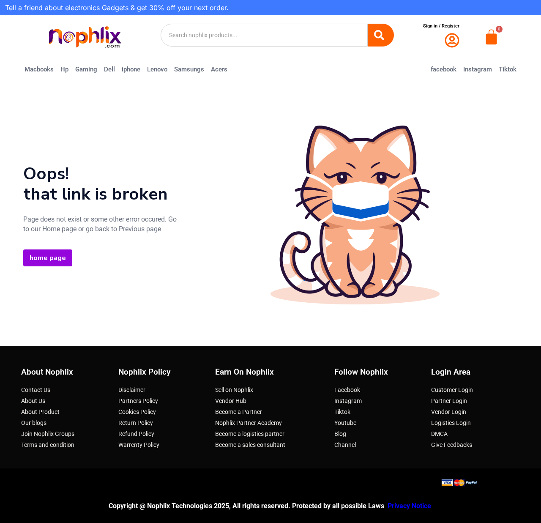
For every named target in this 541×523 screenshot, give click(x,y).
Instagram (477, 69)
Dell (109, 69)
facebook (443, 69)
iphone (131, 69)
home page (48, 258)
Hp (64, 69)
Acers (219, 69)
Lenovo (157, 69)
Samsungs (189, 69)
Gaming (86, 69)
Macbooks (39, 69)
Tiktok (507, 69)
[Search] (381, 35)
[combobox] (264, 35)
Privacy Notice (410, 506)
